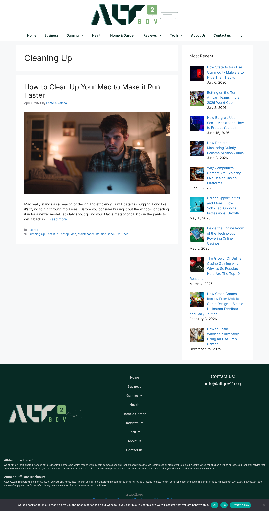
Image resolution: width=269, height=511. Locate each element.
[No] (264, 505)
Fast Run (52, 234)
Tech (174, 35)
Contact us (222, 35)
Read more (58, 219)
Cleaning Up (37, 234)
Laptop (33, 229)
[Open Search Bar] (240, 35)
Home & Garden (122, 35)
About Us (198, 35)
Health (97, 35)
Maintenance (86, 234)
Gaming (72, 35)
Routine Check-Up (108, 234)
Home (31, 35)
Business (51, 35)
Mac (73, 234)
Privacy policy (240, 504)
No (224, 504)
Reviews (150, 35)
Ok (214, 504)
